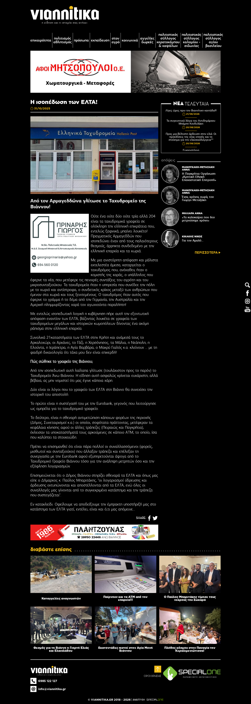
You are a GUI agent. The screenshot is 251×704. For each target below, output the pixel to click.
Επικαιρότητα (40, 40)
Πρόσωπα (81, 40)
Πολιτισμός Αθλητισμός (62, 40)
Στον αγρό (116, 40)
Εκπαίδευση (100, 40)
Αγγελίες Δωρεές (147, 40)
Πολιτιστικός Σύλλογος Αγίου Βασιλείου (213, 40)
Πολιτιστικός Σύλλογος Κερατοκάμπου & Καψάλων (168, 40)
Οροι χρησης (152, 676)
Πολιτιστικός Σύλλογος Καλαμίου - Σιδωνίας (191, 40)
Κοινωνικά (130, 40)
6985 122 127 (47, 680)
